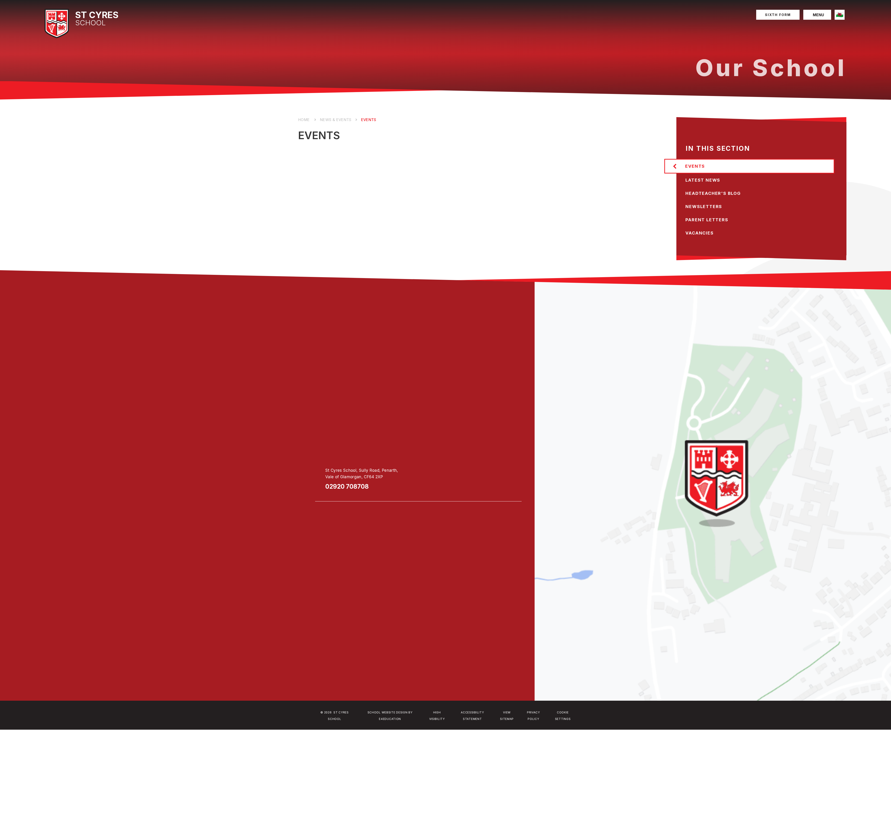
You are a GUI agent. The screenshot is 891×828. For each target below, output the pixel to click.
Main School (304, 119)
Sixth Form (778, 15)
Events (368, 119)
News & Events (335, 119)
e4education (390, 719)
